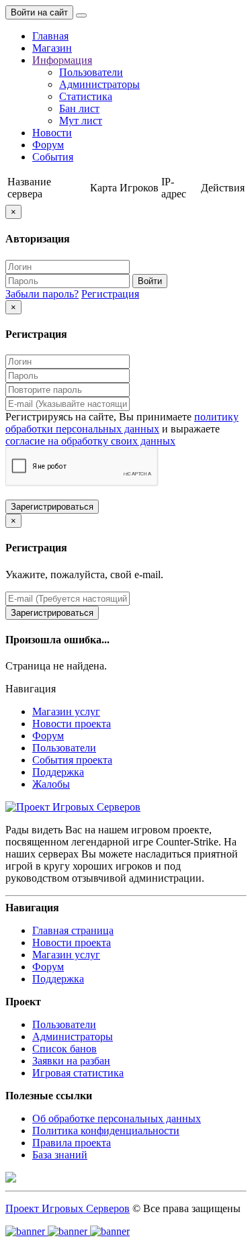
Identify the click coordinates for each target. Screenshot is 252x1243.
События (52, 157)
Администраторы (99, 84)
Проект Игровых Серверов (67, 1208)
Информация (62, 60)
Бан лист (79, 108)
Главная (50, 36)
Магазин (52, 48)
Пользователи (91, 72)
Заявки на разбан (71, 1060)
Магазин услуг (66, 711)
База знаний (59, 1154)
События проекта (72, 760)
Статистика (85, 96)
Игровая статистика (78, 1072)
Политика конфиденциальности (105, 1130)
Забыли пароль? (42, 294)
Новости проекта (71, 723)
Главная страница (73, 930)
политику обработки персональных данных (122, 422)
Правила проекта (71, 1142)
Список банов (64, 1048)
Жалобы (51, 784)
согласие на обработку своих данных (90, 441)
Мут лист (80, 120)
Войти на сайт (39, 12)
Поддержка (58, 772)
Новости (52, 132)
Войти (150, 281)
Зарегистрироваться (52, 507)
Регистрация (110, 294)
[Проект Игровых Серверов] (72, 807)
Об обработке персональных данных (116, 1118)
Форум (48, 144)
